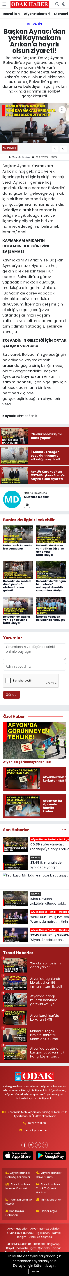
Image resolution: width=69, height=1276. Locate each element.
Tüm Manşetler (50, 1199)
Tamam (34, 1271)
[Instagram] (38, 1145)
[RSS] (45, 1145)
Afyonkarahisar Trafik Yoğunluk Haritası (48, 1188)
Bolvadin (34, 24)
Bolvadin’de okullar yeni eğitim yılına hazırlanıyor (16, 620)
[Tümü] (64, 829)
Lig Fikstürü (43, 1233)
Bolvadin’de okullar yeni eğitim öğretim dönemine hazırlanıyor (50, 550)
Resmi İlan (11, 13)
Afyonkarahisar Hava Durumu (48, 1175)
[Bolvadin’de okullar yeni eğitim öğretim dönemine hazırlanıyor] (51, 534)
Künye (56, 1233)
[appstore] (18, 1156)
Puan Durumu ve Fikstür (19, 1201)
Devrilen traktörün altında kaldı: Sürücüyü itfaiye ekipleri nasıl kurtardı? (47, 901)
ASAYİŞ (35, 857)
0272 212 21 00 (37, 1123)
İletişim (21, 1237)
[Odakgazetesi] (29, 4)
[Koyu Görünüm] (64, 4)
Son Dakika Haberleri (15, 1213)
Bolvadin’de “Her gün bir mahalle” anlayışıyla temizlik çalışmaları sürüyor (51, 585)
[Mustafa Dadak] (12, 499)
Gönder (12, 695)
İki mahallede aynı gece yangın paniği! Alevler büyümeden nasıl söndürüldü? (46, 865)
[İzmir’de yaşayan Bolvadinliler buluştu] (51, 605)
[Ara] (57, 4)
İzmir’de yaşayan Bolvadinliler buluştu (50, 618)
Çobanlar (44, 1248)
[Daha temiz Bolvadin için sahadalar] (18, 534)
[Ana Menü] (4, 4)
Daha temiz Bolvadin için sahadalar (17, 547)
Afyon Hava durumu (20, 1233)
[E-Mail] (27, 505)
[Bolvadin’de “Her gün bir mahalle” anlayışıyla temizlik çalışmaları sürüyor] (51, 569)
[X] (31, 1145)
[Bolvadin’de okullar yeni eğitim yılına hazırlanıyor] (18, 605)
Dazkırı (57, 1248)
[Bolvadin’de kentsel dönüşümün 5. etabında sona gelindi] (18, 569)
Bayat (10, 1248)
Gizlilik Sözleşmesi (40, 1237)
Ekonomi (61, 13)
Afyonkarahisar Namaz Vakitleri (18, 1186)
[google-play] (51, 1156)
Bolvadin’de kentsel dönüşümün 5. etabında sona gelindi (17, 585)
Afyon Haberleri (37, 13)
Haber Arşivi (49, 1211)
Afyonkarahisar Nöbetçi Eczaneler (18, 1175)
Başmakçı (53, 1244)
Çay (33, 1248)
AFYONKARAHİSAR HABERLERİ (26, 1244)
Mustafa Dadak (21, 157)
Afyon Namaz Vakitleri (45, 1228)
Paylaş (11, 148)
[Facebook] (24, 1145)
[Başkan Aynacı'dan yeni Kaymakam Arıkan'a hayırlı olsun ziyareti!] (34, 123)
